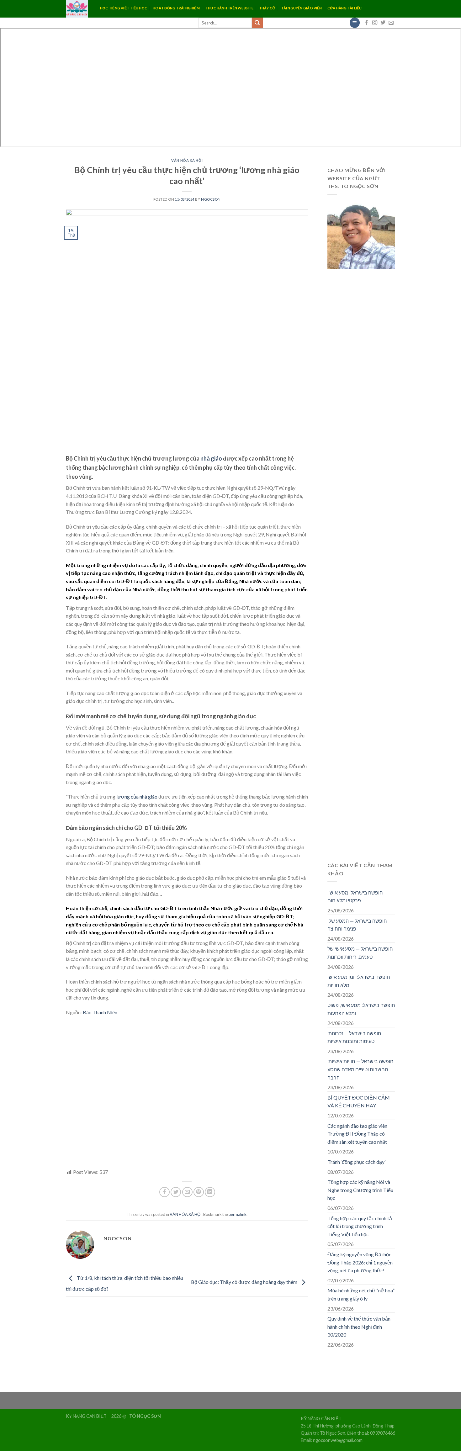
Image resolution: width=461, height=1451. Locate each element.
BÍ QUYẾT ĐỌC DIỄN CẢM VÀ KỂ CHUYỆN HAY (358, 1102)
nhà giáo (211, 458)
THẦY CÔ (267, 8)
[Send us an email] (391, 23)
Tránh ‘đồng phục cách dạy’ (356, 1162)
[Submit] (257, 23)
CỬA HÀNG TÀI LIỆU (344, 8)
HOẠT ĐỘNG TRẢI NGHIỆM (176, 8)
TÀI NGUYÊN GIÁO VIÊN (301, 8)
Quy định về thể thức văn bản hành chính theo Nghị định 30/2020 (358, 1327)
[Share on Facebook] (164, 1192)
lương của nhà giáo (136, 796)
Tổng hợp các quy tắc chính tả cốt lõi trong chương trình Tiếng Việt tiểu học (359, 1226)
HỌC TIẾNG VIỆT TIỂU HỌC (123, 8)
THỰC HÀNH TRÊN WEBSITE (229, 8)
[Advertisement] (187, 1095)
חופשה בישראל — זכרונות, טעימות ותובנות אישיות (354, 1037)
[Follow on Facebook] (366, 23)
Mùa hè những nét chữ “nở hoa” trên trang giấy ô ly (361, 1294)
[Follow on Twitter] (382, 23)
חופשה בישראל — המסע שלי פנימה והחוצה (357, 925)
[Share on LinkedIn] (210, 1192)
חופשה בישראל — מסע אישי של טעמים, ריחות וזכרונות (360, 953)
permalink (237, 1214)
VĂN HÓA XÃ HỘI (187, 160)
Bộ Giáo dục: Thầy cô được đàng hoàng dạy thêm (244, 1282)
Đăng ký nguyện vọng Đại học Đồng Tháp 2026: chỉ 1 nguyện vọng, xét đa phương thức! (360, 1262)
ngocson (211, 199)
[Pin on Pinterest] (198, 1192)
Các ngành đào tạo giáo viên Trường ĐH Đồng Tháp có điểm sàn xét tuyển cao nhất (357, 1134)
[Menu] (355, 23)
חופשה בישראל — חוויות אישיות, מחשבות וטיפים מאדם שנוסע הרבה (360, 1069)
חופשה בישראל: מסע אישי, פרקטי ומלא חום (355, 896)
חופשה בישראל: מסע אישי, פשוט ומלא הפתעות (361, 1009)
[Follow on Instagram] (374, 23)
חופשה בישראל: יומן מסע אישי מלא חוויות (358, 981)
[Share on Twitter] (176, 1192)
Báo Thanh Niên (100, 1012)
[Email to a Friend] (187, 1192)
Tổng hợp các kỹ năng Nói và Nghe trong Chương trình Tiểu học (360, 1190)
